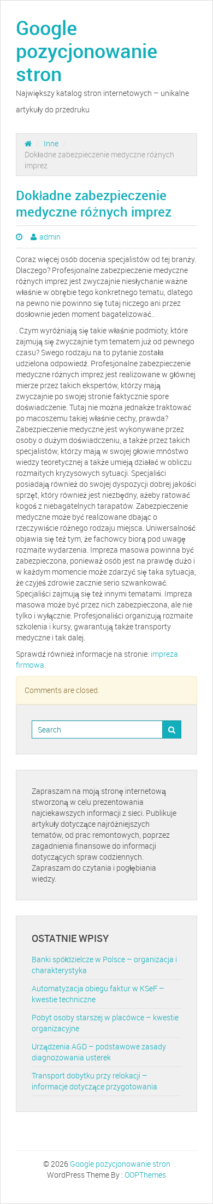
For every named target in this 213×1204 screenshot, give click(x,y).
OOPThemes (145, 1174)
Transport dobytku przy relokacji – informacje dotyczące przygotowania (94, 1081)
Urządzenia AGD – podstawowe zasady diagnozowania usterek (99, 1052)
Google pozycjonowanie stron (86, 50)
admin (50, 236)
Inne (51, 143)
